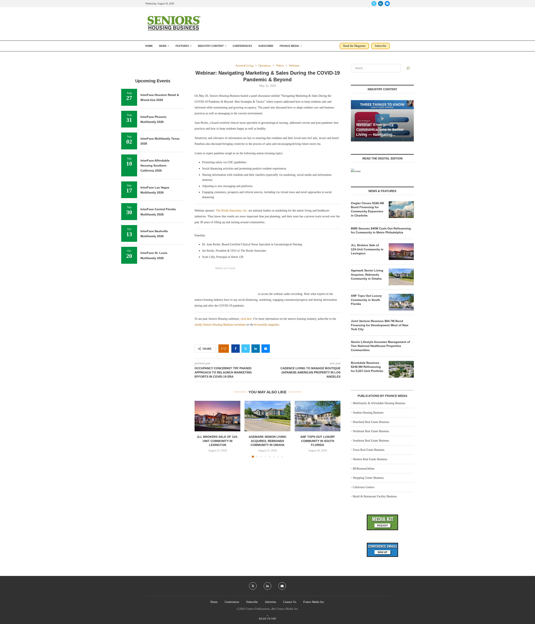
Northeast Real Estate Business (371, 431)
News (163, 46)
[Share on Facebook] (235, 348)
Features (182, 46)
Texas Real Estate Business (368, 449)
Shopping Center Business (368, 477)
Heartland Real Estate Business (371, 422)
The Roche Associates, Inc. (232, 210)
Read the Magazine (354, 45)
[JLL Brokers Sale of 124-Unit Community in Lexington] (217, 416)
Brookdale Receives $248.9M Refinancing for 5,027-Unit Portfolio (367, 367)
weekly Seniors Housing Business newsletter (220, 324)
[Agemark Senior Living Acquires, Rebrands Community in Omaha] (267, 416)
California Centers (363, 487)
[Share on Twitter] (245, 348)
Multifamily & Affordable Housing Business (379, 403)
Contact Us (289, 602)
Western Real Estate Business (370, 459)
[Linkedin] (380, 3)
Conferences (242, 46)
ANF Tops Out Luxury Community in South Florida (317, 441)
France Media (289, 46)
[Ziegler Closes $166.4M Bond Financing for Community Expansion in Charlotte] (401, 209)
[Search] (408, 68)
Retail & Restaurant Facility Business (375, 496)
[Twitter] (373, 3)
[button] (200, 429)
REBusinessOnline (363, 468)
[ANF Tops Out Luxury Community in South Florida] (317, 416)
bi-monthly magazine (266, 324)
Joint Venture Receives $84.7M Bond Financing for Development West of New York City (379, 325)
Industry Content (211, 46)
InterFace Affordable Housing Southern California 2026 (154, 165)
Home (149, 46)
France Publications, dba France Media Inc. (272, 608)
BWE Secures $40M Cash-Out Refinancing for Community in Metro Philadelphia (381, 230)
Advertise (270, 602)
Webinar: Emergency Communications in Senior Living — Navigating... (380, 129)
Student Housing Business (368, 412)
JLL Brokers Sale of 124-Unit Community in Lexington (217, 441)
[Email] (387, 3)
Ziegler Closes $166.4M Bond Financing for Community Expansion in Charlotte (367, 209)
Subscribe (265, 46)
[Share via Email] (265, 348)
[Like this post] (224, 348)
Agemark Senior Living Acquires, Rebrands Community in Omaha (267, 441)
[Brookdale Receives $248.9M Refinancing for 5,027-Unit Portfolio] (401, 369)
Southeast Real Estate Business (371, 440)
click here (246, 318)
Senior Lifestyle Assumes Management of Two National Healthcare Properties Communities (380, 346)
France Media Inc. (314, 602)
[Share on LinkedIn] (255, 348)
